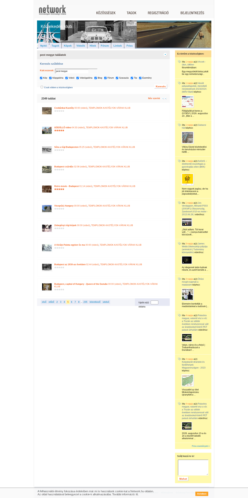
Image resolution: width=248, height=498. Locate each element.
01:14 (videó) (73, 186)
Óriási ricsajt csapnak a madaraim (193, 282)
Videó (71, 78)
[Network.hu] (52, 11)
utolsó (106, 302)
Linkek (117, 45)
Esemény (147, 78)
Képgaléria (57, 78)
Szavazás (124, 78)
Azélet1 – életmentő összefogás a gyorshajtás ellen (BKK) (194, 164)
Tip (135, 78)
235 (85, 302)
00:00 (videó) (71, 108)
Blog (100, 78)
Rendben (201, 494)
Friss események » (201, 446)
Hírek (93, 45)
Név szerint (154, 98)
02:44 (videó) (76, 264)
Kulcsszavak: (47, 70)
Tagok (55, 45)
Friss (130, 45)
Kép (45, 78)
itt (137, 494)
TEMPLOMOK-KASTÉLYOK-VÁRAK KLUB (109, 108)
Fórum (105, 45)
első (44, 302)
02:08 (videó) (70, 166)
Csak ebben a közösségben (58, 87)
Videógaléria (86, 78)
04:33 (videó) (69, 127)
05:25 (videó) (73, 147)
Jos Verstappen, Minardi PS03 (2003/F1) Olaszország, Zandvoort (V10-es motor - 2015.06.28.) (195, 209)
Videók (80, 45)
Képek (68, 45)
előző (51, 302)
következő (95, 302)
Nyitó (43, 45)
